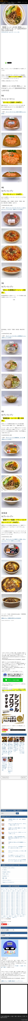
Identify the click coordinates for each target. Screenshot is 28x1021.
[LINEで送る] (6, 62)
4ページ (15, 888)
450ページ (13, 900)
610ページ (18, 904)
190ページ (8, 893)
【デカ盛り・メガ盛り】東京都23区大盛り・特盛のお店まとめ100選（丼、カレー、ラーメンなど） (17, 838)
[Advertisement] (14, 47)
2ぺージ (6, 888)
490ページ (8, 901)
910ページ (18, 912)
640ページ (8, 905)
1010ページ (19, 914)
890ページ (8, 912)
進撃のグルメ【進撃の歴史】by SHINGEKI (11, 618)
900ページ (13, 912)
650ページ (13, 905)
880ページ (3, 912)
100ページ (14, 891)
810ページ (18, 909)
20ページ (3, 889)
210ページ (18, 893)
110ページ (19, 891)
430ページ (3, 900)
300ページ (13, 896)
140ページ (8, 892)
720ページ (23, 906)
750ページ (13, 908)
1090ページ (14, 917)
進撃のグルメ (4, 1)
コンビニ (15, 32)
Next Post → (24, 777)
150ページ (13, 892)
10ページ (23, 888)
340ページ (8, 897)
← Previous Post (4, 777)
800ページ (13, 909)
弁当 (18, 32)
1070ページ (3, 917)
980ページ (3, 914)
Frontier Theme (24, 1019)
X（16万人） (5, 869)
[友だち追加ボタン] (13, 682)
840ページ (8, 910)
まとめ (11, 32)
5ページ (19, 888)
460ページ (18, 900)
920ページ (23, 912)
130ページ (3, 892)
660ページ (18, 905)
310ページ (18, 896)
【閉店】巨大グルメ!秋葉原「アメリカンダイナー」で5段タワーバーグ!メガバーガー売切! (21, 747)
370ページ (23, 897)
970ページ (23, 913)
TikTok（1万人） (5, 873)
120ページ (24, 891)
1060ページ (22, 916)
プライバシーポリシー (6, 880)
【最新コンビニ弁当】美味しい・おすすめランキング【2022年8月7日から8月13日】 (14, 28)
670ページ (23, 905)
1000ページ (13, 914)
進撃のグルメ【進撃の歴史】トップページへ (12, 981)
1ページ (2, 888)
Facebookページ (5, 876)
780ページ (3, 909)
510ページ (18, 901)
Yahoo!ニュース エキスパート (8, 882)
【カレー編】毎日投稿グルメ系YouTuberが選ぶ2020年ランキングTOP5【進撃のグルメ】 (10, 748)
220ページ (23, 893)
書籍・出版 (4, 878)
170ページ (23, 892)
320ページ (23, 896)
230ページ (3, 895)
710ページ (18, 906)
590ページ (8, 904)
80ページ (5, 891)
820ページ (23, 909)
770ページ (23, 908)
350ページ (13, 897)
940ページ (8, 913)
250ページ (13, 895)
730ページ (3, 908)
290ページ (8, 896)
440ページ (8, 900)
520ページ (23, 901)
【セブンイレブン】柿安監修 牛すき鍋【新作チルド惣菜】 (4, 766)
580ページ (3, 904)
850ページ (13, 910)
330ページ (3, 897)
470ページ (23, 900)
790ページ (8, 909)
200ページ (13, 893)
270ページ (23, 895)
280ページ (3, 896)
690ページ (8, 906)
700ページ (13, 906)
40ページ (12, 889)
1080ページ (9, 917)
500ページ (13, 901)
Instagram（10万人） (6, 871)
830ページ (3, 910)
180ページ (3, 893)
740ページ (8, 908)
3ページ (10, 888)
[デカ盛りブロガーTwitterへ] (9, 956)
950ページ (13, 913)
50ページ (16, 889)
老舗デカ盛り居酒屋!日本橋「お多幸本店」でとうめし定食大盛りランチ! (16, 747)
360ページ (18, 897)
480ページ (3, 901)
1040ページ (11, 916)
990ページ (8, 914)
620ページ (23, 904)
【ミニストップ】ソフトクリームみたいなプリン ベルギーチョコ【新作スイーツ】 (10, 767)
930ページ (3, 913)
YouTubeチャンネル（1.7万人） (8, 867)
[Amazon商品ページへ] (13, 723)
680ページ (3, 906)
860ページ (18, 910)
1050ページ (16, 916)
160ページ (18, 892)
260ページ (18, 895)
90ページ (9, 891)
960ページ (18, 913)
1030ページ (5, 916)
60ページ (21, 889)
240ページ (8, 895)
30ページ (7, 889)
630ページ (3, 905)
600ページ (13, 904)
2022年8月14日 (5, 32)
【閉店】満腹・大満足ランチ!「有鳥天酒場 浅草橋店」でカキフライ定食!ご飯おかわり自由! (4, 748)
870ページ (23, 910)
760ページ (18, 908)
